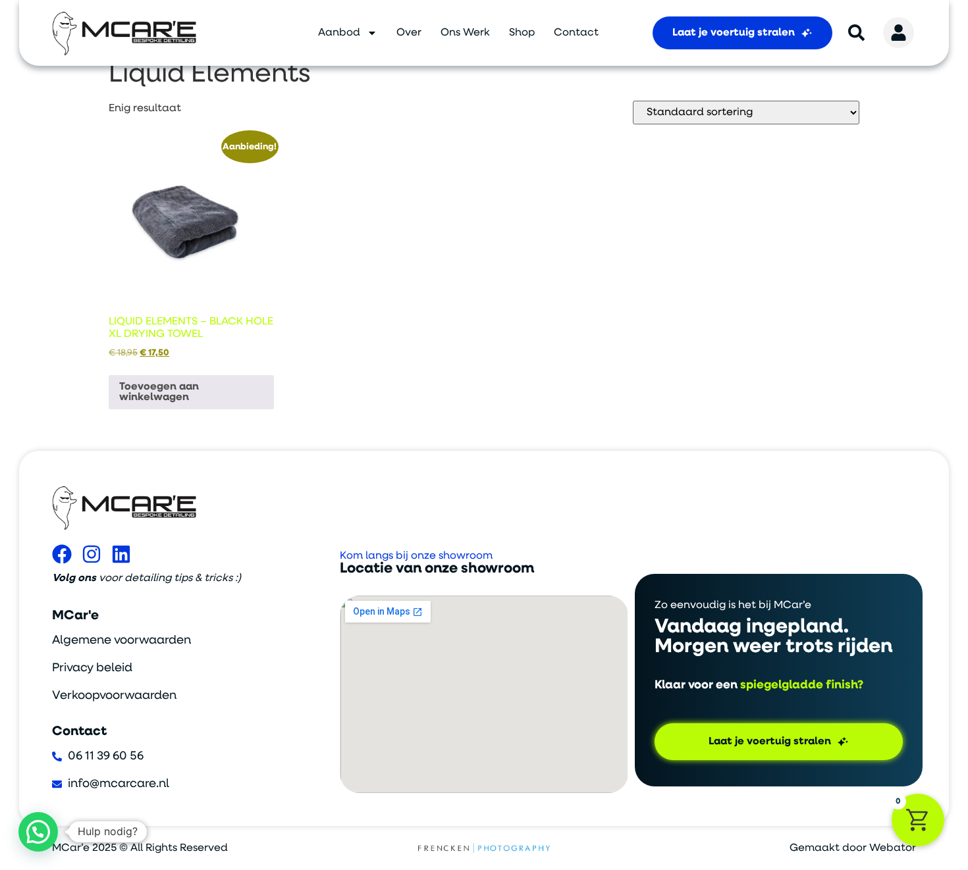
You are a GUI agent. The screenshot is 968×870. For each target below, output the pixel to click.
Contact (576, 33)
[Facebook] (62, 554)
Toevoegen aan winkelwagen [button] (159, 392)
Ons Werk (465, 33)
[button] (38, 832)
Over (408, 33)
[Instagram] (91, 554)
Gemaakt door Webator (853, 848)
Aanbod (339, 33)
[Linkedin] (121, 554)
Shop (522, 33)
